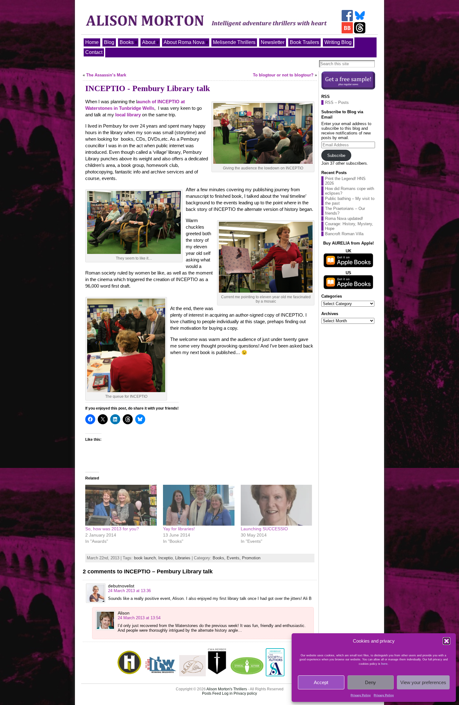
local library (128, 114)
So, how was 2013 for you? (112, 528)
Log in (227, 693)
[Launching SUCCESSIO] (276, 505)
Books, (220, 558)
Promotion (251, 558)
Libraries (182, 558)
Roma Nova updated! (344, 218)
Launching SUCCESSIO (264, 528)
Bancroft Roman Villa (344, 233)
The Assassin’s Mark (106, 75)
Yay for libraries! (179, 528)
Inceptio (165, 558)
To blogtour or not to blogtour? (283, 75)
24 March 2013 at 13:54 (139, 617)
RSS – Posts (337, 102)
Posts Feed (211, 693)
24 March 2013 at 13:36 (129, 590)
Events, (234, 558)
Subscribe (336, 155)
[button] (446, 641)
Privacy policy (245, 693)
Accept (321, 682)
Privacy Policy (361, 695)
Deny (370, 682)
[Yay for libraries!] (198, 505)
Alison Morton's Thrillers (226, 689)
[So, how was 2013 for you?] (121, 505)
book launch (145, 558)
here (384, 663)
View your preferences (423, 682)
